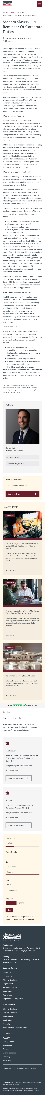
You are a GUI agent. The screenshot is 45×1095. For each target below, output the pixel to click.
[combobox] (11, 903)
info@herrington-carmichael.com (19, 765)
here (24, 203)
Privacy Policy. (28, 919)
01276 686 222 (12, 770)
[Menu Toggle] (39, 4)
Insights (11, 12)
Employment (20, 12)
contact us (35, 372)
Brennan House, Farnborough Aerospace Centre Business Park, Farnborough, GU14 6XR (22, 758)
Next (9, 910)
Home (5, 12)
